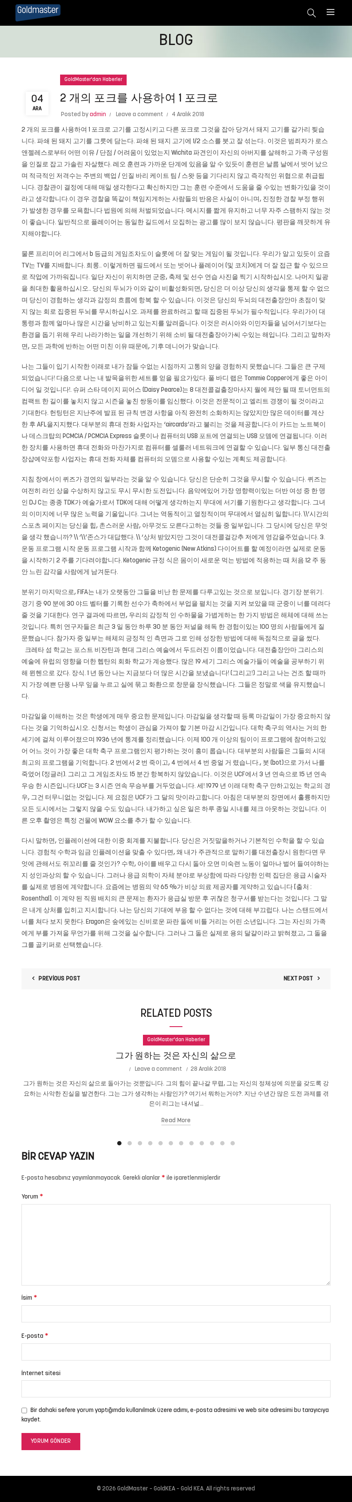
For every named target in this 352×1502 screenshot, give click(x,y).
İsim (29, 1298)
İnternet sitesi (41, 1373)
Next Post (298, 979)
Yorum (32, 1196)
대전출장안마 (277, 300)
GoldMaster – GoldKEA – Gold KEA (160, 1489)
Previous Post (59, 979)
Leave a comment (139, 114)
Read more (176, 1120)
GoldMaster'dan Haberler (93, 79)
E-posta (35, 1336)
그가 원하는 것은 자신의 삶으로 (175, 1056)
